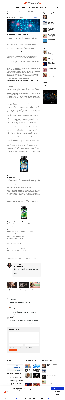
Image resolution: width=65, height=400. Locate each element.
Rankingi (28, 7)
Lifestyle (23, 7)
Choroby (20, 11)
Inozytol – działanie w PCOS (51, 74)
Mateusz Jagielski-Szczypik (19, 264)
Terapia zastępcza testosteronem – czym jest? (36, 380)
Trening (41, 7)
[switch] (25, 398)
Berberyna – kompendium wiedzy (52, 58)
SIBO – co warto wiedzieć (52, 68)
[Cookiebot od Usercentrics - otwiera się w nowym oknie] (6, 398)
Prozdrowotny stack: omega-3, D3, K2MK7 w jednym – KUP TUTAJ (24, 173)
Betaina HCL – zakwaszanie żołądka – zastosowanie (51, 63)
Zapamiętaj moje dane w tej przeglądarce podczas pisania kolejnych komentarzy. (22, 347)
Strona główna (10, 11)
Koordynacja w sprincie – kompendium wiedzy (52, 35)
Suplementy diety (35, 7)
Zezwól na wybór (57, 391)
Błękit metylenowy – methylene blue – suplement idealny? (36, 370)
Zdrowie (46, 7)
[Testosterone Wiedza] (32, 2)
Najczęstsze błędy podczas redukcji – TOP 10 (28, 370)
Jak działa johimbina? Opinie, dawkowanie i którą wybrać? (51, 52)
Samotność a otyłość (51, 39)
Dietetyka (17, 7)
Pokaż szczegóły (47, 398)
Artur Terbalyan (9, 386)
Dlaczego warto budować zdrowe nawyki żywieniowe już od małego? (52, 23)
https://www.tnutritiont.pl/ (18, 266)
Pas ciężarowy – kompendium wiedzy (51, 16)
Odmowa (57, 394)
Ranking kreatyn (45, 85)
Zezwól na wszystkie (57, 388)
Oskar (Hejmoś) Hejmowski (11, 377)
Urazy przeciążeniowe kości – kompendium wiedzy (51, 29)
